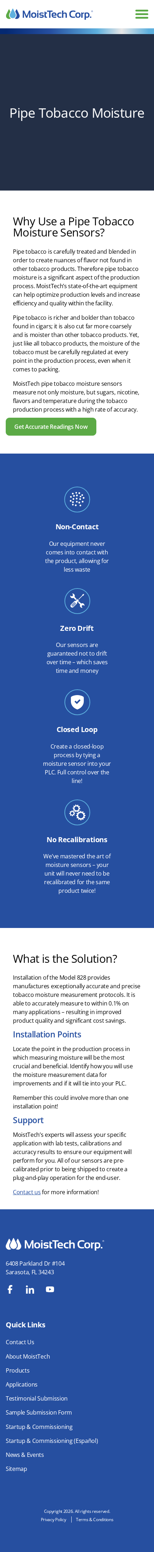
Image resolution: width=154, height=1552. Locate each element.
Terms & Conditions (94, 1519)
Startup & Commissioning (39, 1427)
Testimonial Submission (37, 1398)
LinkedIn (30, 1289)
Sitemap (16, 1469)
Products (17, 1370)
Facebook (10, 1289)
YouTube (50, 1289)
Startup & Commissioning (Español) (52, 1441)
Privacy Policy (53, 1519)
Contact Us (20, 1342)
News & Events (25, 1455)
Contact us (27, 1192)
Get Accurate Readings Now (50, 427)
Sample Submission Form (39, 1412)
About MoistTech (28, 1356)
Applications (22, 1384)
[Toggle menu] (141, 14)
